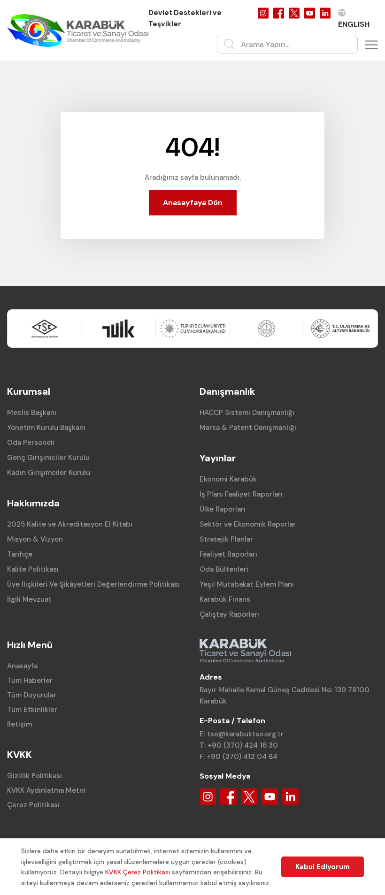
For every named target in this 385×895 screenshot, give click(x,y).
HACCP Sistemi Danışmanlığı (247, 412)
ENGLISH (354, 24)
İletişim (19, 724)
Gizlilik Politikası (34, 775)
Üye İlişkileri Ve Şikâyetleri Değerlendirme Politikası (93, 584)
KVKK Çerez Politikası (137, 872)
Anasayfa (22, 666)
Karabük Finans (225, 599)
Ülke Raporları (223, 509)
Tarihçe (19, 554)
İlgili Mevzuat (29, 599)
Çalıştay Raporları (229, 614)
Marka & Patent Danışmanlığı (248, 427)
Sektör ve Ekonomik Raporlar (248, 524)
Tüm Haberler (30, 680)
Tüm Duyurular (31, 695)
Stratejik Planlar (226, 539)
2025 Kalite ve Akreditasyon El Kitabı (69, 524)
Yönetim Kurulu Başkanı (46, 427)
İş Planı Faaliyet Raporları (241, 494)
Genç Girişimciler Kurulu (48, 457)
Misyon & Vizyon (35, 539)
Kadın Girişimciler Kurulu (48, 472)
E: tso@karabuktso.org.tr (242, 734)
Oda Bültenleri (224, 569)
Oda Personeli (30, 442)
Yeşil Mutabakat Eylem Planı (247, 584)
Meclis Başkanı (31, 412)
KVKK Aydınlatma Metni (46, 790)
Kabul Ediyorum (322, 867)
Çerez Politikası (33, 805)
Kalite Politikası (33, 569)
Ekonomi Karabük (228, 479)
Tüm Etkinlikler (32, 709)
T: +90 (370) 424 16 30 (239, 745)
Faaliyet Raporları (228, 554)
